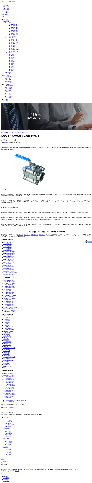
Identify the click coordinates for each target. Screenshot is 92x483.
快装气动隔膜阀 (7, 290)
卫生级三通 (13, 40)
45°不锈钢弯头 (7, 333)
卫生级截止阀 (14, 31)
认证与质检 (9, 87)
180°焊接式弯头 (7, 342)
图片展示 (8, 78)
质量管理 (8, 97)
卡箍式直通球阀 (7, 250)
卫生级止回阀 (14, 28)
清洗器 (12, 58)
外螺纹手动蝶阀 (7, 397)
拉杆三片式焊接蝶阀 (8, 387)
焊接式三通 (6, 354)
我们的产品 (6, 6)
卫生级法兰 (13, 43)
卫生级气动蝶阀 (7, 391)
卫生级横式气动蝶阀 (8, 375)
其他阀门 (13, 36)
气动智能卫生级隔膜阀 (9, 287)
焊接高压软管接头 (8, 360)
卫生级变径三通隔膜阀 (9, 283)
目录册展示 (9, 79)
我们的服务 (6, 9)
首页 (2, 132)
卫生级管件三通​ (7, 325)
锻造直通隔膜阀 (7, 299)
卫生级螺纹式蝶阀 (8, 390)
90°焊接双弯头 (7, 337)
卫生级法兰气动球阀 (8, 271)
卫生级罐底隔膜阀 (8, 301)
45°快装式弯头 (7, 345)
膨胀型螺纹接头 (7, 364)
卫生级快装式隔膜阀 (8, 292)
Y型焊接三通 (6, 352)
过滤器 (12, 54)
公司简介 (8, 96)
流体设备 (8, 52)
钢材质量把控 (9, 85)
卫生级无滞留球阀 (8, 254)
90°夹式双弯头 (7, 336)
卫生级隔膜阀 (14, 27)
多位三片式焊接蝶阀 (8, 388)
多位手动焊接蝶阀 (8, 384)
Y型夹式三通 (6, 355)
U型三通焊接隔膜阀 (8, 308)
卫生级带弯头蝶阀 (8, 396)
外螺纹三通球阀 (7, 247)
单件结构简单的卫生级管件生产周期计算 (15, 400)
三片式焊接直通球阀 (8, 260)
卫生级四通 (13, 45)
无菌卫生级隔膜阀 (8, 280)
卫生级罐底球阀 (7, 268)
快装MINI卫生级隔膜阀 (9, 310)
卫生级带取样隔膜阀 (8, 305)
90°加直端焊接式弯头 (8, 330)
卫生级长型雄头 (7, 366)
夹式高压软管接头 (8, 358)
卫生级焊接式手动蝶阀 (9, 394)
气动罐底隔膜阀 (7, 289)
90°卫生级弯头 (7, 346)
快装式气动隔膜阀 (8, 293)
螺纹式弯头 (6, 339)
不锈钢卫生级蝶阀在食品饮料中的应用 (19, 132)
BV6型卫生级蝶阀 (8, 373)
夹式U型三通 (6, 351)
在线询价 (3, 16)
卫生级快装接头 (14, 49)
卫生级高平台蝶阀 (8, 376)
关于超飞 (8, 93)
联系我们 (5, 14)
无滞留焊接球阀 (7, 245)
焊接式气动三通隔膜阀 (9, 311)
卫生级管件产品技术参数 (11, 401)
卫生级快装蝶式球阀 (8, 259)
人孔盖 (12, 55)
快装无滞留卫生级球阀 (9, 251)
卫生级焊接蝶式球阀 (8, 266)
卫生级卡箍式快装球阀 (9, 253)
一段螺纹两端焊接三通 (9, 348)
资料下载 (8, 82)
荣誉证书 (8, 76)
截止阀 (12, 67)
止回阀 (12, 69)
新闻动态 (5, 12)
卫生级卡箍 (13, 48)
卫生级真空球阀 (7, 244)
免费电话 (7, 479)
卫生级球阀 (13, 25)
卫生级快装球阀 (7, 265)
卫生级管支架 (14, 42)
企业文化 (8, 94)
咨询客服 (7, 481)
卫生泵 (12, 57)
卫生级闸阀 (13, 30)
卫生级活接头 (14, 51)
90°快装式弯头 (7, 343)
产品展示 (7, 478)
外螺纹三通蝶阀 (7, 378)
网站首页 (5, 5)
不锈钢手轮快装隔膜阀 (9, 281)
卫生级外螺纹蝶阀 (8, 382)
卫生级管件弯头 (7, 328)
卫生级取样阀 (14, 34)
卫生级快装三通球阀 (8, 256)
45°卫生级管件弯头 (8, 331)
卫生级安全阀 (14, 33)
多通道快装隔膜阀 (8, 304)
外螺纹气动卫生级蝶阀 (9, 381)
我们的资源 (6, 8)
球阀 (11, 66)
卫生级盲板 (6, 361)
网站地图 (17, 471)
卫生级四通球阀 (7, 248)
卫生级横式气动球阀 (8, 269)
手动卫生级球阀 (7, 242)
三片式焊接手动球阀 (8, 262)
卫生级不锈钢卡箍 (8, 327)
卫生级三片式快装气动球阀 (10, 272)
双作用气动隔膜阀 (8, 296)
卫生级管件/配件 (10, 37)
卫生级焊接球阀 (7, 263)
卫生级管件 (27, 235)
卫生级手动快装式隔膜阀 (9, 295)
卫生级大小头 (14, 46)
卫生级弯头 (13, 39)
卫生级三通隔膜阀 (8, 284)
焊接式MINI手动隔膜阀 (9, 298)
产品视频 (8, 81)
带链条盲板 (6, 363)
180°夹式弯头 (6, 334)
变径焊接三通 (6, 349)
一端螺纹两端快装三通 (9, 357)
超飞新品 (8, 72)
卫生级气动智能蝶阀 (8, 379)
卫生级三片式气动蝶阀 (9, 385)
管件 (11, 70)
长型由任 (5, 367)
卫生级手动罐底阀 (8, 302)
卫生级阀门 (9, 22)
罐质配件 (13, 61)
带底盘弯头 (6, 340)
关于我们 (5, 11)
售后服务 (8, 90)
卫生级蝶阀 (13, 24)
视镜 (11, 60)
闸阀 (11, 64)
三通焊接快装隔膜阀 (8, 286)
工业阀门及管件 (10, 63)
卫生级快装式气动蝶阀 (9, 393)
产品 (11, 73)
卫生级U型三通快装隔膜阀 (10, 307)
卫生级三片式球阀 (8, 274)
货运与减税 (9, 88)
